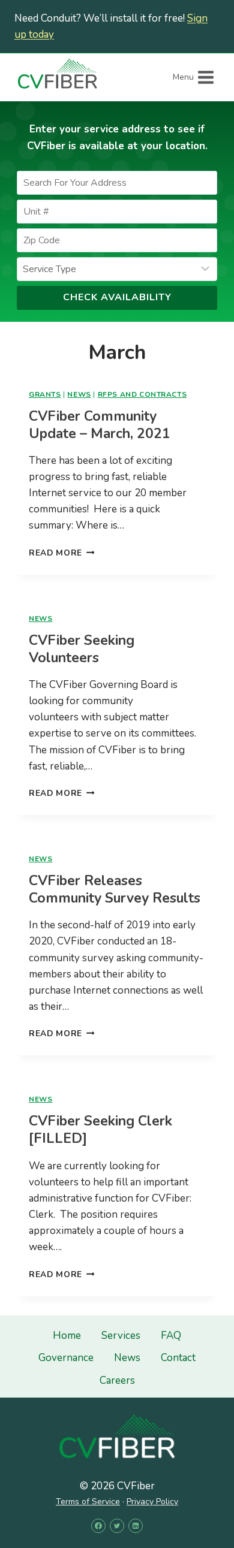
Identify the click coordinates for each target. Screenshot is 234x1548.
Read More (62, 553)
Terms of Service (88, 1501)
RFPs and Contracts (142, 394)
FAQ (171, 1335)
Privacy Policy (152, 1501)
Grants (45, 394)
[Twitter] (117, 1526)
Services (120, 1335)
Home (67, 1335)
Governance (66, 1358)
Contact (178, 1358)
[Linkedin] (135, 1526)
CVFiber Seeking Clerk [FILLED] (100, 1130)
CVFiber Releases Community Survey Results (114, 889)
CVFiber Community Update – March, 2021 (99, 425)
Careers (117, 1380)
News (79, 394)
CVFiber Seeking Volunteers (81, 649)
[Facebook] (98, 1526)
